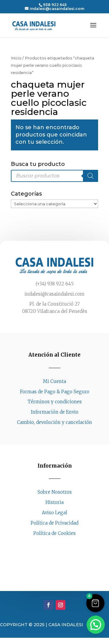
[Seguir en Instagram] (60, 544)
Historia (54, 502)
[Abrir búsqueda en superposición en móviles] (54, 176)
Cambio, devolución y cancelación (54, 422)
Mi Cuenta (54, 381)
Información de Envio (54, 412)
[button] (95, 603)
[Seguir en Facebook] (48, 544)
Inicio (16, 58)
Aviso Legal (54, 512)
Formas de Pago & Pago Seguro (54, 392)
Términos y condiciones (55, 402)
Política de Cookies (54, 533)
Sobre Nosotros (55, 492)
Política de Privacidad (54, 523)
